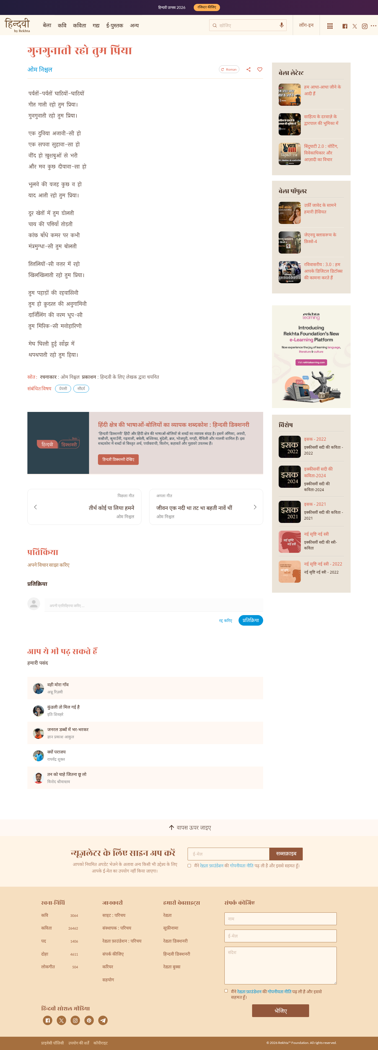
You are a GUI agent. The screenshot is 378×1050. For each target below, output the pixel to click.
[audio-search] (281, 25)
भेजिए (281, 1010)
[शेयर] (248, 69)
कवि (62, 25)
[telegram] (103, 1020)
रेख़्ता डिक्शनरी (175, 942)
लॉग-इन (306, 25)
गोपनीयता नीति (241, 866)
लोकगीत (59, 967)
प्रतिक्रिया (251, 621)
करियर (107, 967)
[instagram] (75, 1020)
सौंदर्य (81, 389)
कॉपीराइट (101, 1043)
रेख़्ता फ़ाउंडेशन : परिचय (121, 942)
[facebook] (47, 1020)
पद (59, 942)
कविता (79, 25)
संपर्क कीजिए (113, 955)
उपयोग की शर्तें (78, 1043)
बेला (47, 25)
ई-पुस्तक (114, 25)
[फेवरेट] (259, 69)
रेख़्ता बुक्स (171, 967)
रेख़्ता (167, 916)
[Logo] (17, 26)
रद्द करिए (225, 621)
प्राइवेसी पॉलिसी (52, 1043)
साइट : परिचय (113, 916)
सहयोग (108, 980)
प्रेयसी (63, 389)
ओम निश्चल (39, 70)
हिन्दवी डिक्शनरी (176, 955)
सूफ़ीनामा (170, 929)
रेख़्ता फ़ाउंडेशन (211, 866)
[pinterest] (89, 1020)
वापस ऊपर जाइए (194, 828)
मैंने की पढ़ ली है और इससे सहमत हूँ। (247, 866)
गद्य (96, 25)
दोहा (59, 955)
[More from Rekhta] (330, 26)
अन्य (134, 25)
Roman (231, 69)
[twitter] (61, 1020)
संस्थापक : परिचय (116, 929)
